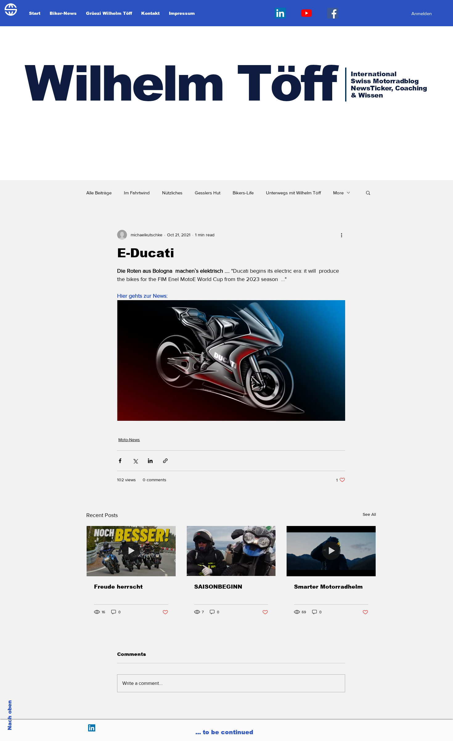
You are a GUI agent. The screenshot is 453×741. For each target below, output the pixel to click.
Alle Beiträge (99, 192)
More (338, 192)
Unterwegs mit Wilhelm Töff (293, 192)
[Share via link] (165, 461)
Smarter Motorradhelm (328, 587)
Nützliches (172, 192)
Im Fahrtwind (137, 192)
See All (369, 514)
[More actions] (341, 234)
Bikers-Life (243, 192)
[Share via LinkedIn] (150, 461)
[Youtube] (306, 13)
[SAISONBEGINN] (231, 551)
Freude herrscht (118, 587)
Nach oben (10, 715)
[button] (368, 192)
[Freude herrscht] (131, 551)
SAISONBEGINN (218, 587)
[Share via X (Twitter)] (135, 461)
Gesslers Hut (207, 192)
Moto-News (129, 439)
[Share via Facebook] (120, 461)
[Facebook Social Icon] (332, 13)
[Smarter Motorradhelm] (331, 551)
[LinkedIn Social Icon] (280, 13)
